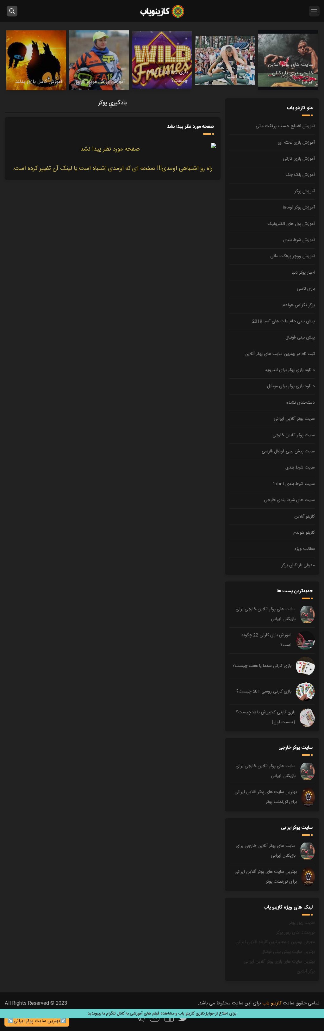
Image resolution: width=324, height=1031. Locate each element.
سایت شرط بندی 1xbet (294, 484)
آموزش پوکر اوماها (299, 207)
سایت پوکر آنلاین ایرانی (294, 419)
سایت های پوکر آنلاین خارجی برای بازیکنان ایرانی (266, 614)
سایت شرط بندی (300, 467)
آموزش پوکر (305, 191)
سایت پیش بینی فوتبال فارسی (288, 451)
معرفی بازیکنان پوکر (298, 565)
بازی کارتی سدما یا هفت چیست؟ (262, 666)
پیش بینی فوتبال (300, 337)
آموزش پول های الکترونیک (291, 224)
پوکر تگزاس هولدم (299, 305)
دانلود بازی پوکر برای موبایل (291, 386)
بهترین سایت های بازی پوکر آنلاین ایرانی (279, 962)
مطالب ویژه (305, 549)
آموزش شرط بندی (299, 240)
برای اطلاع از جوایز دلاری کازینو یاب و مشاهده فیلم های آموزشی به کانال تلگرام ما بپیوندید (162, 1013)
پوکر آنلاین (306, 971)
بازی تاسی (306, 289)
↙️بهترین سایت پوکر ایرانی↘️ (37, 1021)
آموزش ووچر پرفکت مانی (292, 256)
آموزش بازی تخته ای (296, 142)
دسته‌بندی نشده (300, 403)
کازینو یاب (162, 11)
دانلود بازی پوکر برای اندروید (290, 370)
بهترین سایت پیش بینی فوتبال (288, 952)
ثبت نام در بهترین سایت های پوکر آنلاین (280, 354)
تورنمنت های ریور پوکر (295, 932)
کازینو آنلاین (304, 516)
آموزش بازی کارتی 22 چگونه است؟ (266, 640)
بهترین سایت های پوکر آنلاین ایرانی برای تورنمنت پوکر (265, 797)
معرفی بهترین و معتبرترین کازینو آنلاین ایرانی (275, 942)
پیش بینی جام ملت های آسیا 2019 (283, 321)
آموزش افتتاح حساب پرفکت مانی (285, 126)
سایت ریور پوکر (302, 923)
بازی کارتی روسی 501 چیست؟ (263, 691)
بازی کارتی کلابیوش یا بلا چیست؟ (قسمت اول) (265, 717)
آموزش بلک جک (300, 175)
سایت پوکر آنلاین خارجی (293, 435)
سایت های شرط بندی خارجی (289, 500)
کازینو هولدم (304, 533)
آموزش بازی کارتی (299, 159)
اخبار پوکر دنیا (303, 272)
